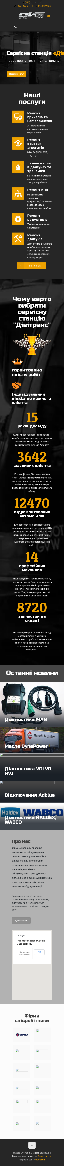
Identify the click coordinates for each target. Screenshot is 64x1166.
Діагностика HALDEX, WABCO (30, 820)
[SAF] (42, 1088)
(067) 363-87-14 (25, 6)
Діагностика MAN (26, 719)
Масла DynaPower (26, 746)
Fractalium (40, 1159)
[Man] (42, 1052)
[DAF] (22, 1070)
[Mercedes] (22, 1052)
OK (39, 952)
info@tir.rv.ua (44, 6)
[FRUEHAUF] (22, 1123)
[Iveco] (22, 1088)
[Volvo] (42, 1035)
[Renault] (42, 1070)
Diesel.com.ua (44, 1156)
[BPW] (22, 1106)
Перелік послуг (16, 74)
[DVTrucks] (32, 15)
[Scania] (22, 1035)
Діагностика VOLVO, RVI (28, 771)
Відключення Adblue (30, 795)
